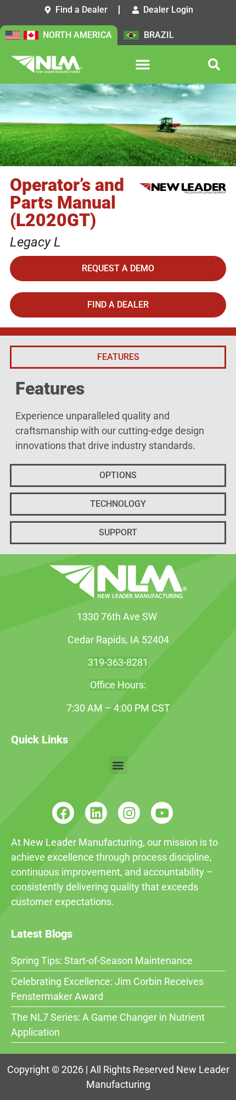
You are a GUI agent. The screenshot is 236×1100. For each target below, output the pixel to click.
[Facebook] (63, 813)
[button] (142, 64)
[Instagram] (129, 813)
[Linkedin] (96, 813)
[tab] (118, 357)
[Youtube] (162, 813)
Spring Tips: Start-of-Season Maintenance (102, 960)
